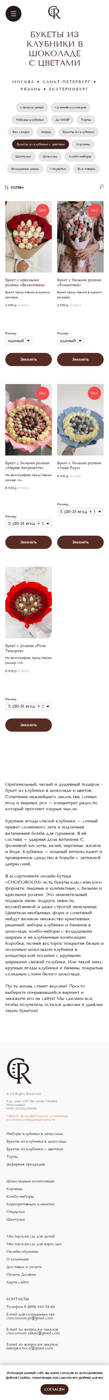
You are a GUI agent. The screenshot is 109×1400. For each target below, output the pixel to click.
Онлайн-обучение (22, 1252)
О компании (17, 1259)
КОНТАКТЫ (17, 1299)
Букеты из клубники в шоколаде (36, 1141)
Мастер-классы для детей (30, 1236)
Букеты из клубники (78, 132)
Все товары (86, 169)
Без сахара (20, 132)
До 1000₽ (62, 120)
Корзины (83, 144)
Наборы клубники (30, 120)
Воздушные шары (25, 169)
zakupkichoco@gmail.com (29, 1348)
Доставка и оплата (24, 1267)
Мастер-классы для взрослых (34, 1244)
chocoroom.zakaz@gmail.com (33, 1333)
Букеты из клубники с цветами (41, 144)
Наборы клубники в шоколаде (34, 1134)
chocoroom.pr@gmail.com (29, 1318)
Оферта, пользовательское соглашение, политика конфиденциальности (37, 1117)
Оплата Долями (21, 1275)
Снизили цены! (32, 107)
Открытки (58, 169)
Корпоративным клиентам (30, 1204)
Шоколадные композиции (30, 1181)
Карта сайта (17, 1282)
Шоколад (50, 156)
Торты (86, 120)
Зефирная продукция (25, 1164)
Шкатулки (23, 156)
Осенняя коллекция (70, 107)
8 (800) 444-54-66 (39, 1307)
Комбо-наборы (80, 156)
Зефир (46, 132)
